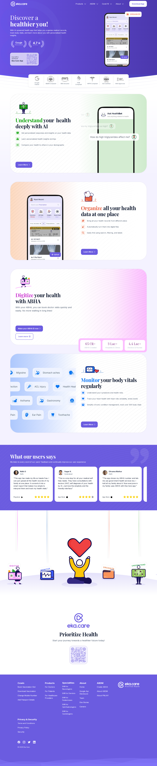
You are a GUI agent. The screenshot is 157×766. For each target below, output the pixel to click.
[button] (81, 4)
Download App (138, 4)
